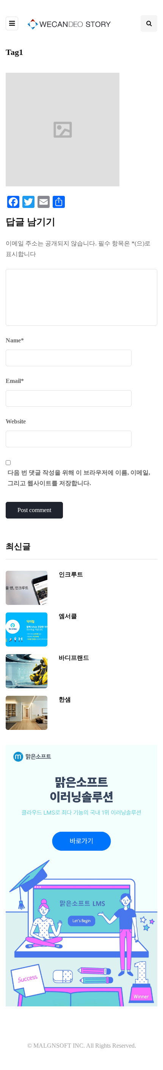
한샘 (65, 699)
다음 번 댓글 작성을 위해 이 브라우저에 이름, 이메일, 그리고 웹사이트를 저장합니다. (79, 477)
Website (16, 421)
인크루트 (71, 574)
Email (15, 381)
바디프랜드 (74, 657)
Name (15, 340)
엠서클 (68, 616)
